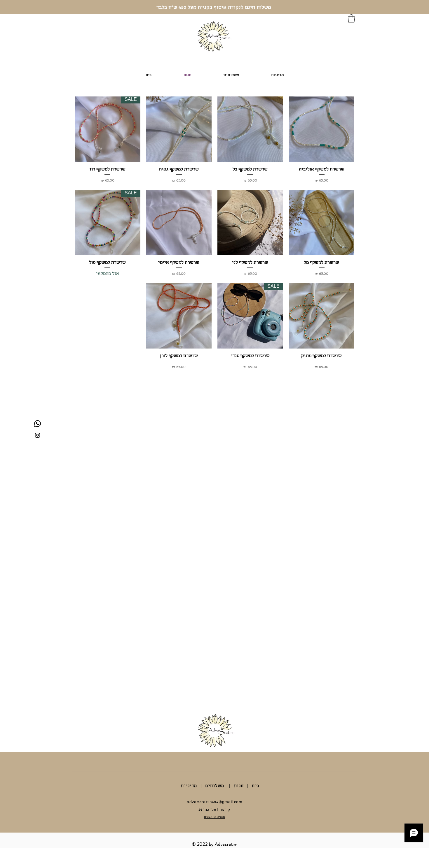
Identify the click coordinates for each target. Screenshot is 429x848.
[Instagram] (37, 435)
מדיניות (189, 786)
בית (256, 786)
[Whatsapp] (37, 423)
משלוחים (214, 786)
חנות (239, 786)
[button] (351, 18)
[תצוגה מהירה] (322, 129)
